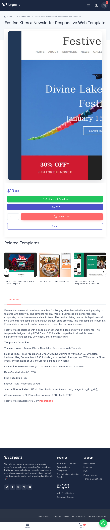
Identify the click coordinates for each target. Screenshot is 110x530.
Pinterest (24, 487)
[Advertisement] (55, 425)
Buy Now (55, 206)
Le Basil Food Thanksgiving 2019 (54, 281)
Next (104, 271)
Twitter (6, 487)
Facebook (12, 487)
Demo (55, 226)
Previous (6, 271)
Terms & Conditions (93, 479)
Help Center (89, 463)
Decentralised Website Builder (68, 475)
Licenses (88, 467)
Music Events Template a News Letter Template (20, 282)
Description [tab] (14, 299)
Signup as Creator (65, 497)
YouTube (29, 487)
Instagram (18, 487)
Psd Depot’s (46, 400)
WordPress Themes (66, 463)
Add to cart (64, 216)
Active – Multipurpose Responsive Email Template (87, 282)
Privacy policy (90, 475)
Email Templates (23, 16)
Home (9, 16)
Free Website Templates (63, 468)
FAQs (86, 471)
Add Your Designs (65, 493)
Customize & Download (56, 199)
